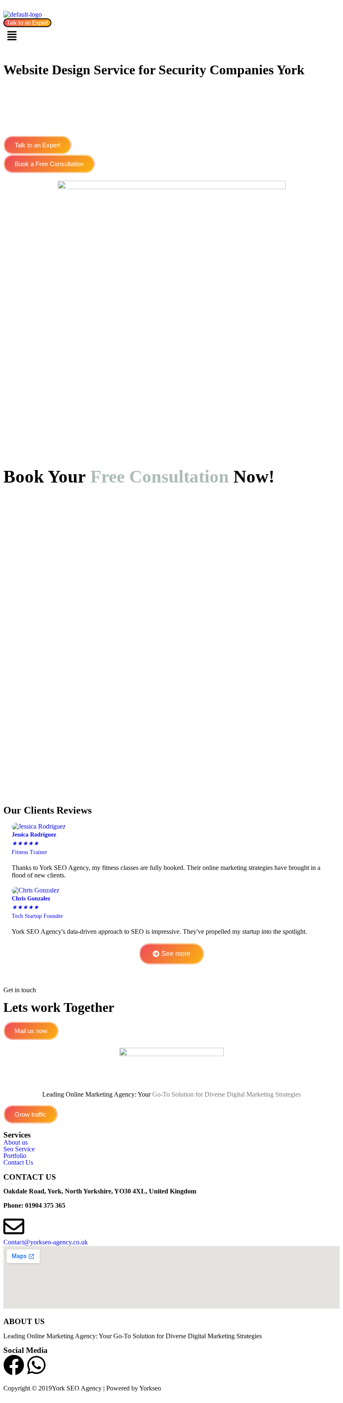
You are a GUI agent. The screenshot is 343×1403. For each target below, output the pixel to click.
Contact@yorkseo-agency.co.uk (45, 1242)
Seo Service (19, 1149)
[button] (171, 36)
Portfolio (14, 1156)
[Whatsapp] (36, 1365)
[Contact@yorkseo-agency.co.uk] (13, 1226)
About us (15, 1142)
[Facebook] (13, 1365)
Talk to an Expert (27, 23)
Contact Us (18, 1162)
